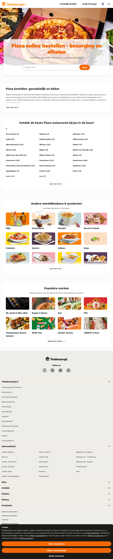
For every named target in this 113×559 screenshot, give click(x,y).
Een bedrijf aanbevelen (10, 397)
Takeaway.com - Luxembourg (86, 457)
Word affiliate (6, 407)
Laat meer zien (12, 107)
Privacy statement (8, 431)
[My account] (108, 4)
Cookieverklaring (8, 441)
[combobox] (50, 67)
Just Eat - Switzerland (9, 462)
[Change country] (103, 4)
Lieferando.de (43, 467)
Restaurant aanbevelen (10, 512)
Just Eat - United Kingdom (10, 476)
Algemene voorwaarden (10, 426)
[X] (60, 370)
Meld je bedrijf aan (8, 402)
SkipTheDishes (44, 476)
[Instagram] (52, 370)
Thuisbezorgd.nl (81, 467)
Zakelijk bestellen (69, 4)
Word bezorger (91, 4)
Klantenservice (7, 392)
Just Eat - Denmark (8, 467)
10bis (78, 471)
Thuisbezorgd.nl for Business (12, 387)
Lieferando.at (43, 462)
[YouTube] (68, 370)
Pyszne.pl (42, 471)
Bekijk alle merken (55, 341)
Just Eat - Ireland (44, 452)
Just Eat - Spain (7, 471)
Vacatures (5, 416)
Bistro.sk (5, 457)
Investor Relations (8, 452)
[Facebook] (44, 370)
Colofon (4, 436)
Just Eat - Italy (43, 457)
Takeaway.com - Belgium (84, 452)
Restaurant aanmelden (9, 516)
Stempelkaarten (7, 421)
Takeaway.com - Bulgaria (84, 462)
